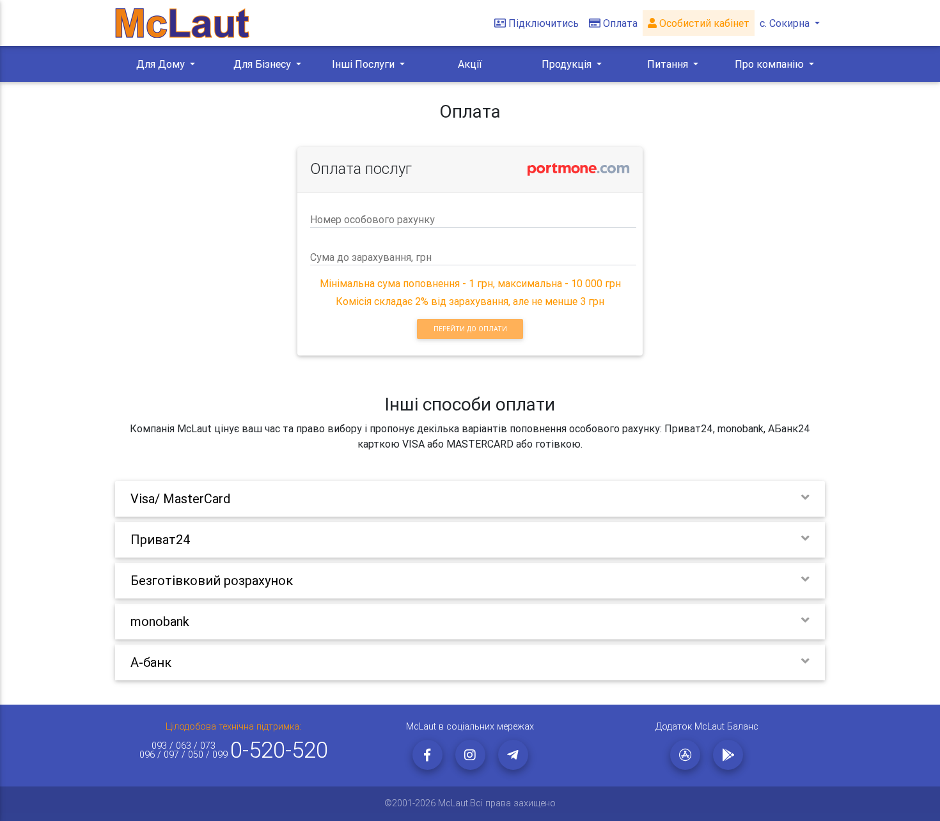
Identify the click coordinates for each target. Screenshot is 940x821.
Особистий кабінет (703, 23)
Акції (470, 64)
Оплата (620, 23)
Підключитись (543, 23)
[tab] (470, 499)
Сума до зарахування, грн (371, 257)
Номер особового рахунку (372, 219)
